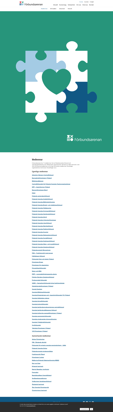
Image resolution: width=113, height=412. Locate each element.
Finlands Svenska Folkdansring (41, 208)
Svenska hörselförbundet (40, 301)
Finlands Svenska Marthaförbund (42, 226)
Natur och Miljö (36, 271)
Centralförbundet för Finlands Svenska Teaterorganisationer (51, 184)
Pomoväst (35, 372)
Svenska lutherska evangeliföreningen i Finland (47, 313)
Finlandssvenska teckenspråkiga (42, 351)
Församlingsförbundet (39, 268)
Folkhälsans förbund (38, 256)
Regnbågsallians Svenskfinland (41, 375)
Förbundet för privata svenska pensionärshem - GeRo (49, 345)
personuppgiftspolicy (31, 405)
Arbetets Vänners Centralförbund (42, 175)
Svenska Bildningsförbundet (41, 292)
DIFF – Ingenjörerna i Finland (41, 187)
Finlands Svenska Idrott (39, 217)
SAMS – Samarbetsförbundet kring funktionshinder (48, 283)
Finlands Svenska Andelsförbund (42, 199)
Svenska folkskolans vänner (40, 298)
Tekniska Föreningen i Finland (41, 328)
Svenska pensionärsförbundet (41, 316)
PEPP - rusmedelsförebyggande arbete (44, 274)
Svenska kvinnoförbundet (40, 304)
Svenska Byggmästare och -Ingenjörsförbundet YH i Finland (51, 295)
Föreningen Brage (37, 262)
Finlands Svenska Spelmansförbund (43, 241)
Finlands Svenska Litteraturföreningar (44, 220)
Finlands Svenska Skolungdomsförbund (44, 235)
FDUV (33, 193)
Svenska (81, 2)
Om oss (78, 5)
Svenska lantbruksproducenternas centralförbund (48, 307)
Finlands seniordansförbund (41, 196)
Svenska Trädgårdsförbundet (41, 322)
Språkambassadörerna (39, 378)
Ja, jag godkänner (84, 409)
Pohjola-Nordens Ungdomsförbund (43, 277)
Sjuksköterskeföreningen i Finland (42, 286)
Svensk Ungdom (37, 289)
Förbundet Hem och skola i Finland (43, 259)
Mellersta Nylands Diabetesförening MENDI (45, 360)
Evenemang (62, 5)
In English (92, 2)
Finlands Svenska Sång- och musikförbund (45, 244)
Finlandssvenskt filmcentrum (41, 250)
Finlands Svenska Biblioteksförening (43, 202)
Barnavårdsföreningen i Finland (42, 178)
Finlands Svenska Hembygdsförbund (43, 214)
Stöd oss (85, 5)
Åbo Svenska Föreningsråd (40, 387)
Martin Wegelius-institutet (40, 369)
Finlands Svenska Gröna (39, 348)
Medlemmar (44, 8)
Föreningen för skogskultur (40, 265)
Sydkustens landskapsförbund (41, 381)
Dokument (62, 8)
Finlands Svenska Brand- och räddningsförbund (47, 205)
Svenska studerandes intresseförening (44, 319)
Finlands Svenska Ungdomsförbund (43, 247)
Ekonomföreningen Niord (39, 190)
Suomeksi (86, 2)
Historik (70, 8)
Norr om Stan (36, 363)
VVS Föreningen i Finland (39, 331)
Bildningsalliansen (37, 181)
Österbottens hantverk (39, 390)
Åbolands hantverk (38, 384)
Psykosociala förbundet (39, 280)
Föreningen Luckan (38, 357)
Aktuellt (55, 5)
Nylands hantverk (37, 366)
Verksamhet (71, 5)
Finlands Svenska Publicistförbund (43, 229)
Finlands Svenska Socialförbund (42, 238)
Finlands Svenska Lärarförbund (42, 223)
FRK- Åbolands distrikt (39, 342)
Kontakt (91, 5)
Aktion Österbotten (38, 339)
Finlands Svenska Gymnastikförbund (43, 211)
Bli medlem (53, 8)
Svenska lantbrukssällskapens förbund (44, 310)
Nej (91, 409)
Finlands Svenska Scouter (40, 232)
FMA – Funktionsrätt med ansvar (42, 253)
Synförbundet (36, 325)
